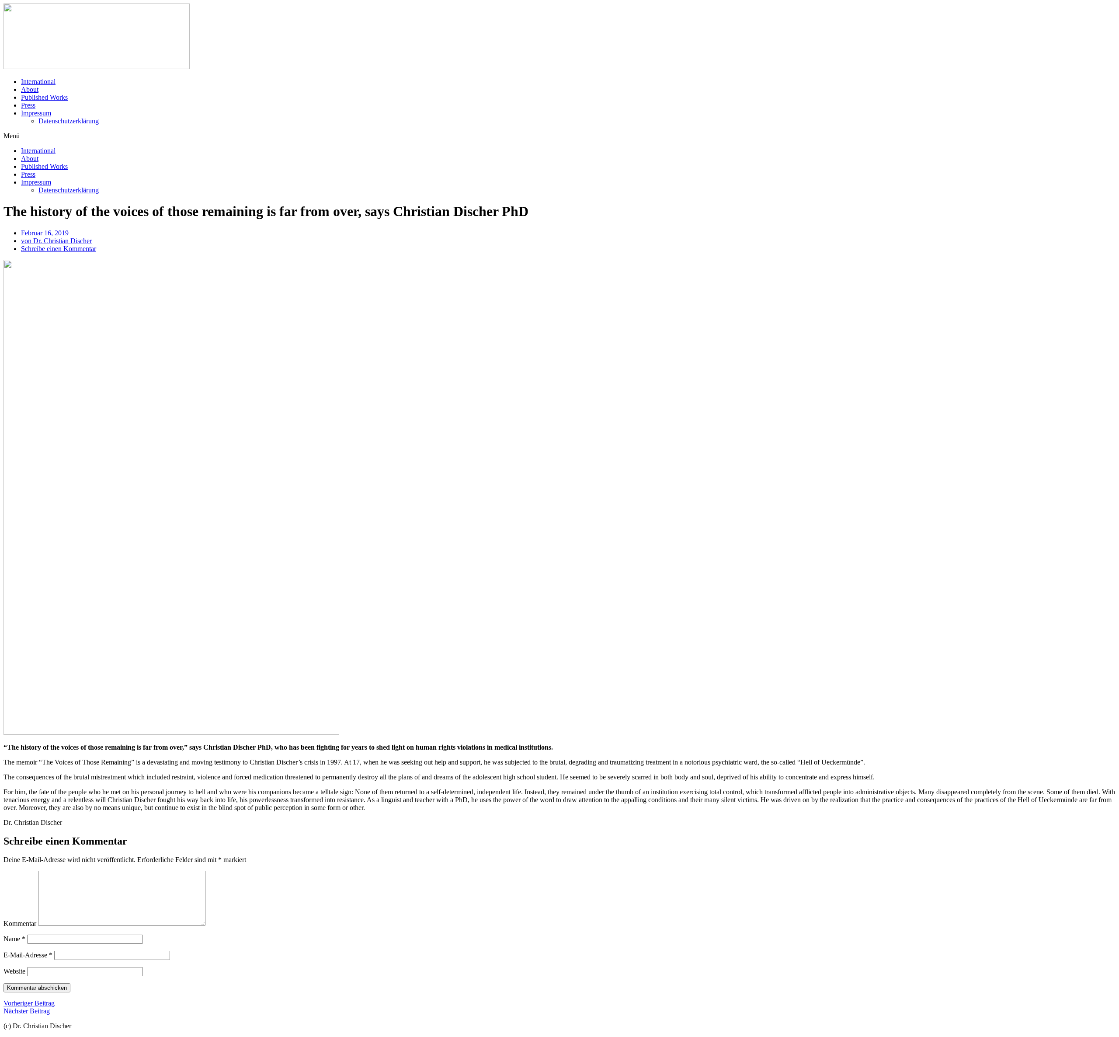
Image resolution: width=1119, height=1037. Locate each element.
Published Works (44, 97)
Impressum (36, 113)
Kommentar (19, 923)
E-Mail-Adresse (27, 955)
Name (14, 939)
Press (28, 105)
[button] (559, 136)
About (29, 89)
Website (14, 971)
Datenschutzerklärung (68, 121)
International (38, 81)
